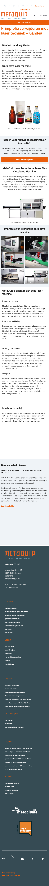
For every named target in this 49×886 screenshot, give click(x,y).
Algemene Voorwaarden (11, 875)
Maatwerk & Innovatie (12, 685)
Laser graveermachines (12, 622)
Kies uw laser (39, 6)
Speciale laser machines (12, 618)
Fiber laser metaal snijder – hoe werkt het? (19, 748)
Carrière (7, 660)
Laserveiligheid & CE (11, 793)
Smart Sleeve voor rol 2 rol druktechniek (18, 703)
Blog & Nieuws (9, 664)
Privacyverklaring (8, 872)
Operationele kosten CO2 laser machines (18, 759)
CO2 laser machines (11, 608)
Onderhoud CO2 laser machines (15, 755)
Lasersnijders (9, 633)
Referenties (8, 653)
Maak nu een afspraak (24, 159)
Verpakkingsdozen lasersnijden (15, 692)
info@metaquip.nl (12, 578)
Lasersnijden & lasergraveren (14, 727)
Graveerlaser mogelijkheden (14, 625)
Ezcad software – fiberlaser (14, 769)
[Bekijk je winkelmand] (34, 15)
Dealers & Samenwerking (13, 657)
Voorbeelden (9, 720)
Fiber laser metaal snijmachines (15, 615)
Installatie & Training (11, 790)
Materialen (8, 723)
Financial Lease (9, 786)
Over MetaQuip (9, 646)
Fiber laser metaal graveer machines (16, 611)
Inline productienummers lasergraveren (17, 706)
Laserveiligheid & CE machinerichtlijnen (17, 752)
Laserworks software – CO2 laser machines (19, 766)
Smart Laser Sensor (11, 689)
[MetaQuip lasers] (14, 15)
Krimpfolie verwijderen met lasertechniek (18, 699)
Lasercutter (8, 629)
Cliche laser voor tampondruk (14, 696)
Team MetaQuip (10, 650)
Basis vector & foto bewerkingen (15, 762)
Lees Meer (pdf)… (7, 506)
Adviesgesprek (25, 9)
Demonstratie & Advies (12, 783)
